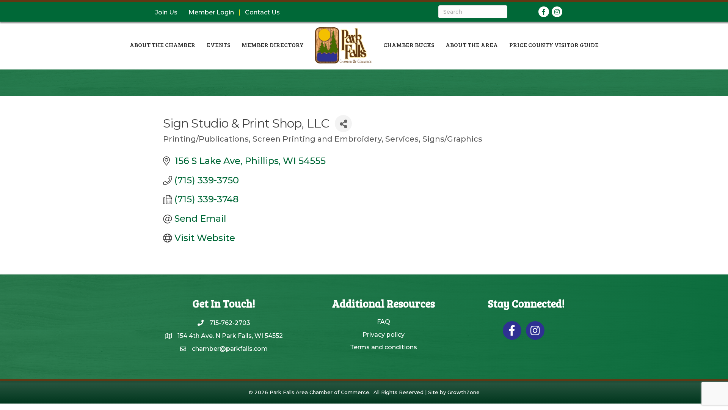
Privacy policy (383, 334)
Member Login (211, 12)
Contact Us (262, 12)
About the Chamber (162, 45)
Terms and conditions (383, 347)
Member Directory (273, 45)
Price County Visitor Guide (554, 45)
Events (218, 45)
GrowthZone (463, 392)
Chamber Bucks (408, 45)
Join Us (166, 12)
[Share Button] (343, 123)
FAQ (383, 321)
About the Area (472, 45)
